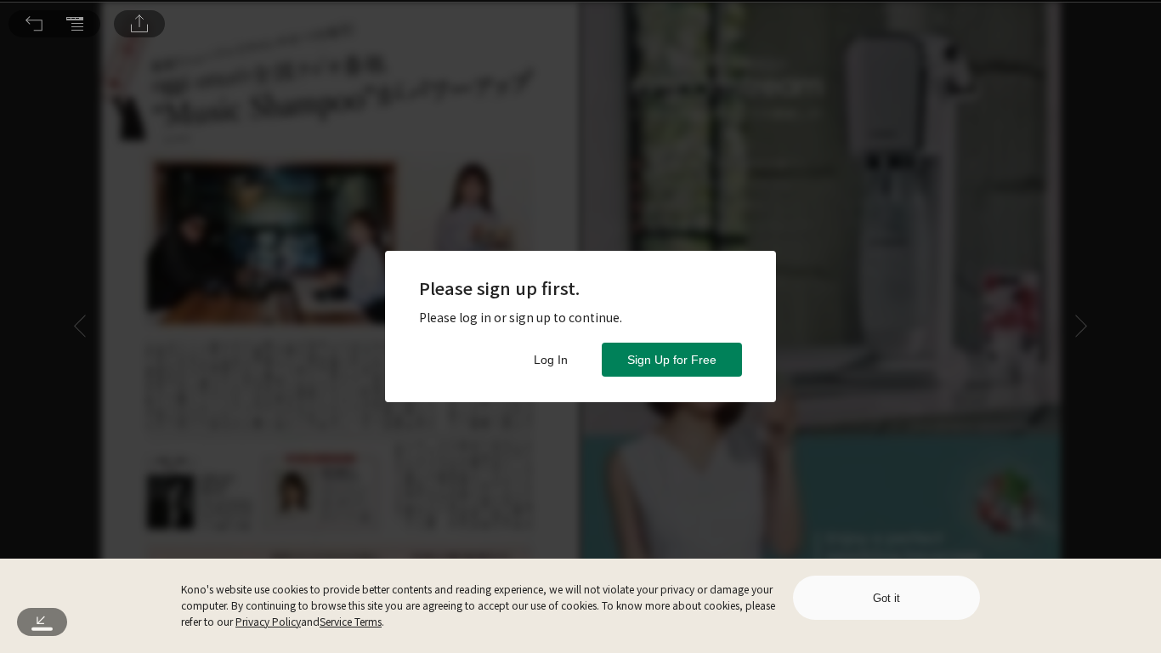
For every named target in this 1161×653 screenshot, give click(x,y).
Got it (886, 598)
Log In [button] (551, 359)
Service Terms (351, 621)
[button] (34, 23)
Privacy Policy (268, 621)
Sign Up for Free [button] (671, 359)
